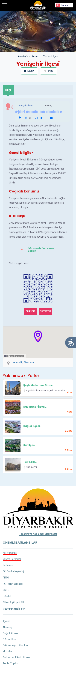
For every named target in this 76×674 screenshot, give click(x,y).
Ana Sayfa (23, 56)
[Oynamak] (19, 118)
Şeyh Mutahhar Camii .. (38, 385)
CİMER (6, 590)
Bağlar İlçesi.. (32, 426)
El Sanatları (9, 639)
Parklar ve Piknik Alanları (17, 657)
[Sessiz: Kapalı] (41, 118)
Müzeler (7, 651)
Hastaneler (8, 565)
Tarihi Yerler (59, 390)
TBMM (6, 577)
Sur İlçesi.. (30, 445)
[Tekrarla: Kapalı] (36, 118)
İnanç (39, 390)
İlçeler (35, 56)
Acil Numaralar (10, 552)
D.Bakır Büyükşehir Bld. (13, 602)
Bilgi (8, 90)
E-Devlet (7, 596)
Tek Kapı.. (30, 462)
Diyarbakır (31, 390)
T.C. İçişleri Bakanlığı (13, 583)
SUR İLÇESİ (47, 390)
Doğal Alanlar (11, 633)
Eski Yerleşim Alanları (15, 645)
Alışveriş (7, 627)
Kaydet (30, 71)
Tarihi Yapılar (10, 663)
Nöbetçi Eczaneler (12, 559)
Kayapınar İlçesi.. (34, 406)
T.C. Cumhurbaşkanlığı (13, 571)
